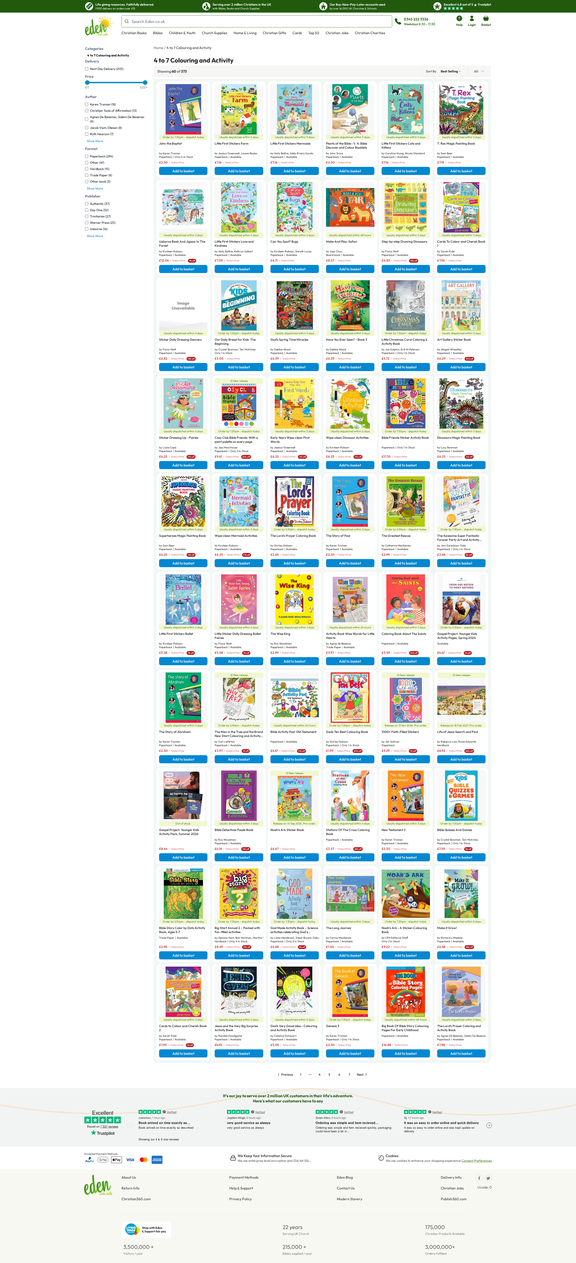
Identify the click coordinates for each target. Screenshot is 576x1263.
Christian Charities (370, 33)
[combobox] (451, 71)
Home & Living (245, 33)
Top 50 (313, 33)
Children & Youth (182, 33)
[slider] (87, 82)
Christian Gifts (274, 33)
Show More (95, 141)
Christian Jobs (337, 33)
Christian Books (134, 33)
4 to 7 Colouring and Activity (108, 55)
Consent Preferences (476, 1161)
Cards (297, 33)
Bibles (158, 33)
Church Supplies (214, 33)
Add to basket (183, 171)
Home (158, 47)
